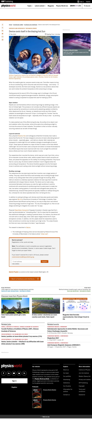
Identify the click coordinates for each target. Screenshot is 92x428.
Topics (29, 6)
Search (88, 6)
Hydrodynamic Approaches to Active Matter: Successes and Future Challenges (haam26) (67, 330)
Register (88, 1)
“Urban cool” (44, 234)
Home (10, 24)
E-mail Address (15, 263)
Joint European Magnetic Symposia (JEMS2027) (63, 345)
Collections (66, 383)
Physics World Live (62, 6)
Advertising (66, 379)
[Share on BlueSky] (2, 34)
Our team (66, 373)
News (50, 299)
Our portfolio (67, 376)
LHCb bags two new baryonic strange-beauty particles (17, 288)
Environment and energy (40, 299)
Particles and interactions (10, 291)
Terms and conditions (82, 390)
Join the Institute (84, 373)
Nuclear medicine (73, 291)
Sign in (82, 1)
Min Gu (20, 199)
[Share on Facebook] (2, 25)
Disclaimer (82, 395)
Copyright (82, 386)
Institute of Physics (84, 370)
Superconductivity (69, 299)
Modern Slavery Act (84, 376)
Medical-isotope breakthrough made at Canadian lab (75, 288)
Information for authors (67, 390)
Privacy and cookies (85, 379)
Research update (31, 28)
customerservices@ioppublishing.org (23, 257)
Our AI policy (67, 386)
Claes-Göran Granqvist (21, 210)
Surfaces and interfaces (30, 24)
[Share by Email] (2, 37)
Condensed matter (18, 24)
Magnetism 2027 (53, 338)
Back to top (46, 416)
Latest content (39, 6)
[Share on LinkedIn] (2, 31)
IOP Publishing (83, 383)
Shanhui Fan (22, 136)
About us (66, 370)
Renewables (5, 299)
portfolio (42, 379)
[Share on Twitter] (2, 28)
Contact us (66, 395)
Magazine (51, 6)
